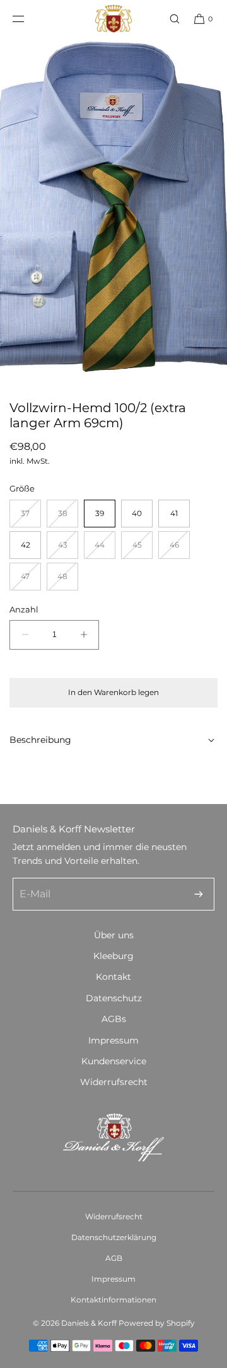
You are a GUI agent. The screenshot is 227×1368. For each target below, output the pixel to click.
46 (180, 549)
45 (142, 549)
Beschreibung (40, 739)
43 (68, 549)
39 (99, 513)
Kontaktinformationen (113, 1299)
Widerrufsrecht (114, 1082)
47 (31, 580)
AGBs (114, 1019)
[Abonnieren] (198, 894)
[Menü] (28, 18)
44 (105, 549)
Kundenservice (113, 1061)
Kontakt (113, 976)
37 (31, 517)
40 (137, 513)
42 (25, 544)
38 (68, 517)
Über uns (114, 935)
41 (174, 513)
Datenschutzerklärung (113, 1237)
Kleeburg (113, 956)
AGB (113, 1258)
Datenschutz (114, 998)
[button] (169, 18)
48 (67, 580)
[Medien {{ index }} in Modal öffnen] (113, 208)
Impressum (113, 1040)
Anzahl (23, 609)
